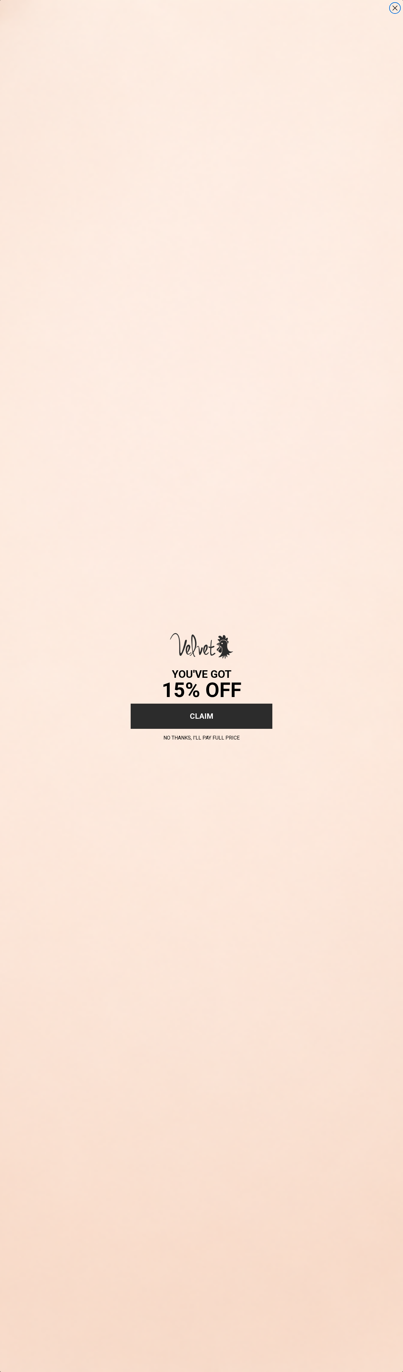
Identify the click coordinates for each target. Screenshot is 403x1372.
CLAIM (201, 716)
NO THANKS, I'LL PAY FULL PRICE (201, 737)
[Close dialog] (394, 8)
